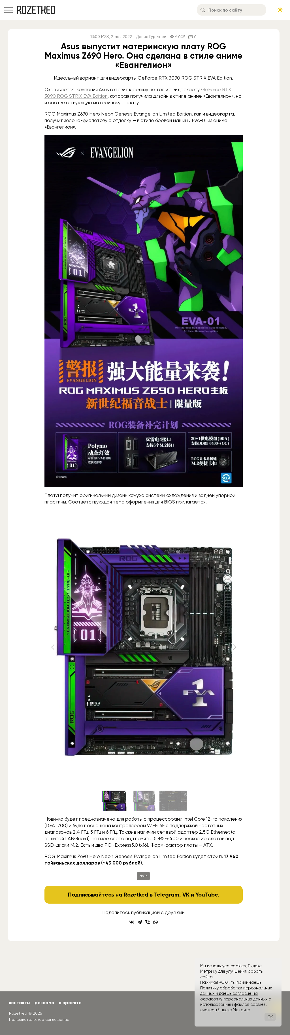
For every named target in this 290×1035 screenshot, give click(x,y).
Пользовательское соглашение (39, 1019)
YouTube (206, 894)
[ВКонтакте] (131, 922)
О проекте (70, 1002)
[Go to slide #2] (143, 801)
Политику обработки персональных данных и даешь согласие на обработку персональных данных (236, 993)
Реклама (44, 1002)
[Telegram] (139, 922)
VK (185, 894)
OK (270, 1017)
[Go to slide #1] (114, 801)
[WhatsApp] (155, 922)
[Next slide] (234, 647)
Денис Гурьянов (151, 37)
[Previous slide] (53, 647)
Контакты (19, 1002)
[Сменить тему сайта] (280, 10)
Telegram (166, 894)
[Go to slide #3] (173, 801)
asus (143, 876)
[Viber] (147, 922)
